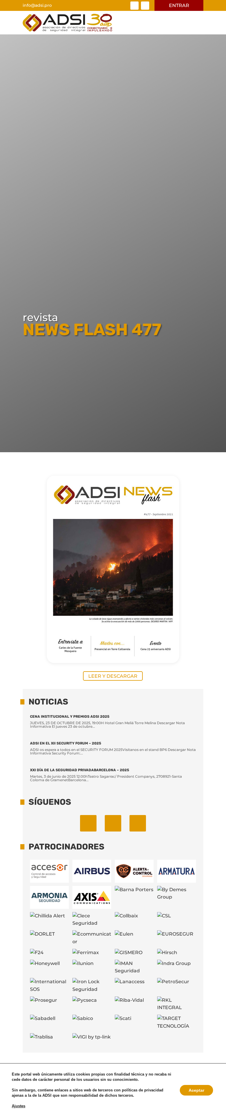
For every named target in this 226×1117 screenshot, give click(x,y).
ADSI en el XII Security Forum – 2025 (65, 743)
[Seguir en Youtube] (137, 823)
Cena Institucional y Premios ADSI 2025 (69, 716)
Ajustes (18, 1106)
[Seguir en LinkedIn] (134, 5)
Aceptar (196, 1090)
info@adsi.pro (37, 5)
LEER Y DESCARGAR (112, 676)
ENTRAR (179, 5)
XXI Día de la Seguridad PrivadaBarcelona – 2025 (79, 770)
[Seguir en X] (145, 5)
